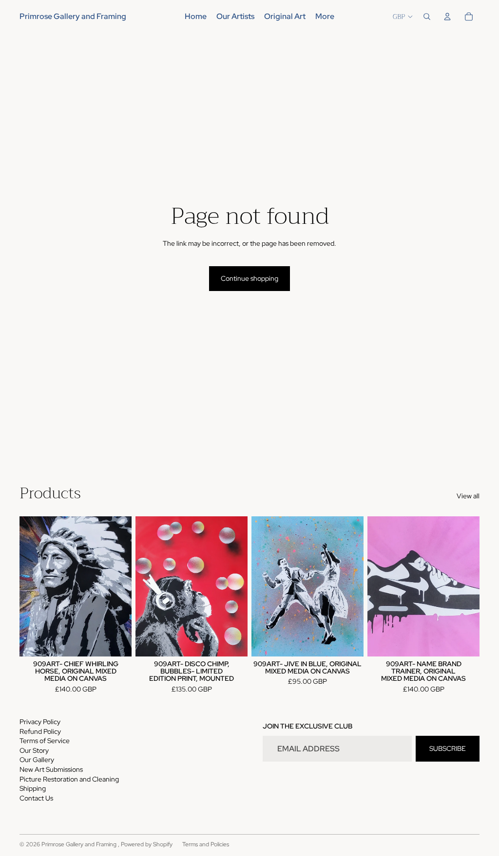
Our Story (34, 750)
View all (468, 496)
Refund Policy (40, 731)
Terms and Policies (205, 844)
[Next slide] (240, 586)
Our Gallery (36, 759)
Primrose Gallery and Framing (79, 844)
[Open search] (427, 16)
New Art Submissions (51, 769)
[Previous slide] (143, 586)
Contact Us (36, 798)
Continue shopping (249, 278)
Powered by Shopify (147, 844)
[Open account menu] (447, 16)
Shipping (32, 788)
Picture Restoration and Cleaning (69, 779)
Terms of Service (44, 740)
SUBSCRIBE (447, 748)
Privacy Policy (39, 721)
